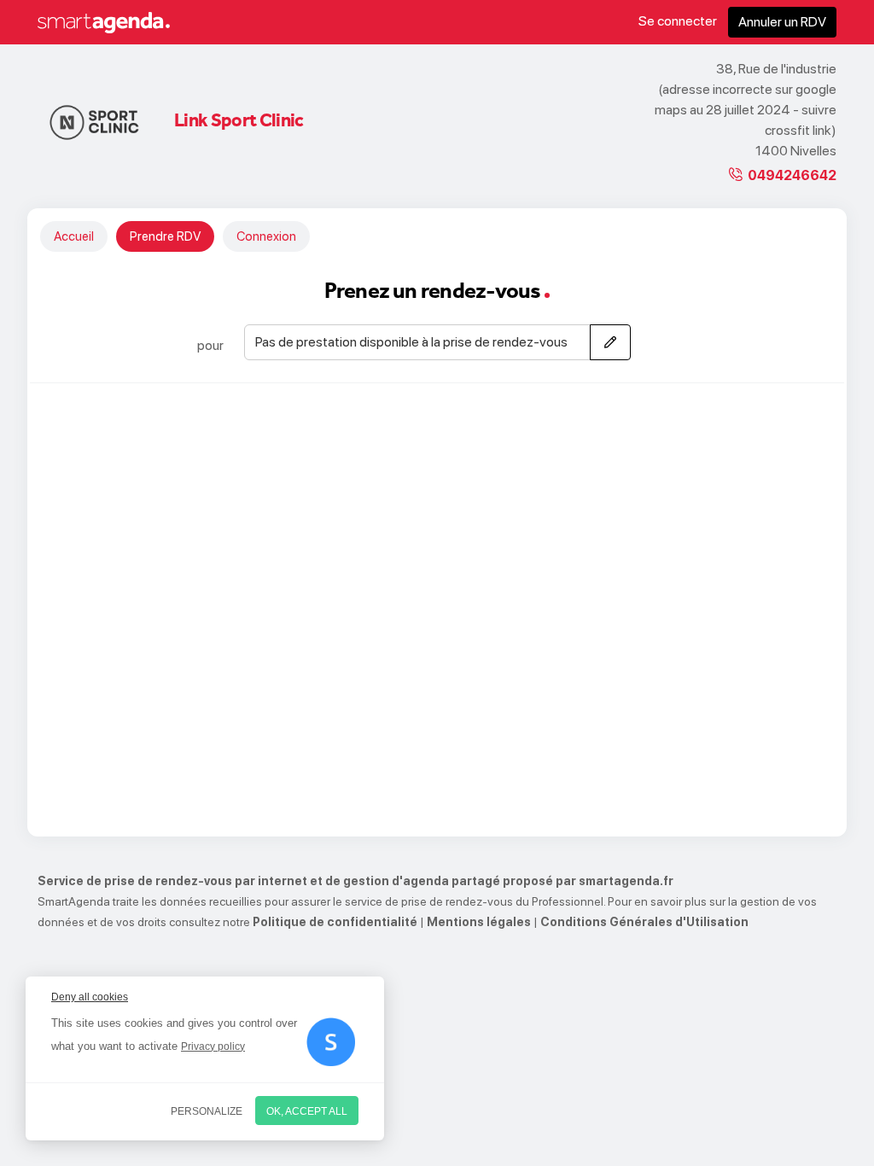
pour (210, 345)
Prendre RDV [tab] (165, 236)
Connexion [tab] (266, 236)
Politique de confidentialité (335, 922)
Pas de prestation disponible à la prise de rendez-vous (411, 342)
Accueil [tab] (74, 236)
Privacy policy (213, 1046)
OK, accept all (306, 1111)
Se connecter (677, 21)
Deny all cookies (89, 997)
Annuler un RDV (782, 22)
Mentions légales (479, 922)
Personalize (206, 1111)
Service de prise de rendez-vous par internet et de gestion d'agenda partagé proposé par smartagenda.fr (355, 881)
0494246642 (792, 175)
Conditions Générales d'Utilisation (644, 922)
